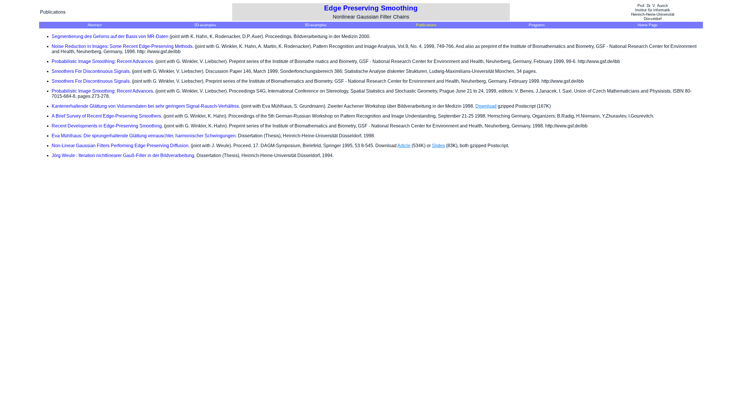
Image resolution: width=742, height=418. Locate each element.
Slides (438, 145)
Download (486, 106)
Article (403, 145)
